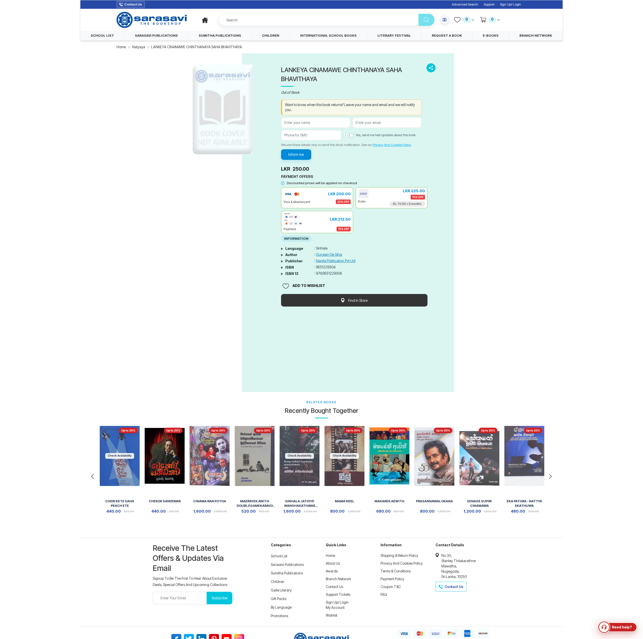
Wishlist (331, 615)
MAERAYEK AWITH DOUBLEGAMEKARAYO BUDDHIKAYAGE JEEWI (254, 504)
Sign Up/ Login (510, 4)
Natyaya (138, 47)
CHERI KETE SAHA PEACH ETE (119, 503)
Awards (332, 571)
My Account (335, 607)
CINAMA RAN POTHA (209, 501)
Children (277, 581)
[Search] (426, 20)
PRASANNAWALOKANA (434, 501)
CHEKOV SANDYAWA (165, 501)
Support (489, 4)
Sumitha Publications (287, 573)
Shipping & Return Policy (399, 555)
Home (121, 47)
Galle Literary (281, 590)
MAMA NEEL (344, 501)
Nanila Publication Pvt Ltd (335, 261)
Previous (92, 476)
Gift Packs (278, 599)
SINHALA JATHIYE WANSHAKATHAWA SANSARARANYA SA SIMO (299, 504)
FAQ (384, 594)
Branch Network (338, 579)
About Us (333, 563)
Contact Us (334, 586)
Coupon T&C (391, 586)
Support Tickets (338, 594)
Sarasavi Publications (287, 564)
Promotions (279, 616)
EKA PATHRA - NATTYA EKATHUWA (524, 503)
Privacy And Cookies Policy (392, 145)
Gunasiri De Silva (329, 254)
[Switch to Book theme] (444, 19)
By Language (281, 607)
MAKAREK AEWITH (389, 501)
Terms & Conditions (396, 571)
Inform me (296, 154)
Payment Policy (392, 579)
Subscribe (219, 598)
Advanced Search (465, 4)
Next (550, 476)
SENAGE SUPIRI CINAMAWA (479, 503)
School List (279, 556)
